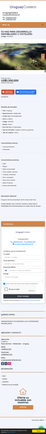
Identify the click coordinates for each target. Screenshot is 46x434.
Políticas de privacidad (10, 385)
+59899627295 (11, 19)
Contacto (5, 382)
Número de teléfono (9, 267)
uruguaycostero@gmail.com (11, 15)
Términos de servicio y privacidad (30, 300)
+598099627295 (10, 18)
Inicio (4, 376)
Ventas (4, 379)
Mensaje (6, 274)
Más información (11, 432)
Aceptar (38, 431)
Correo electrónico (9, 260)
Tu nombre (6, 254)
